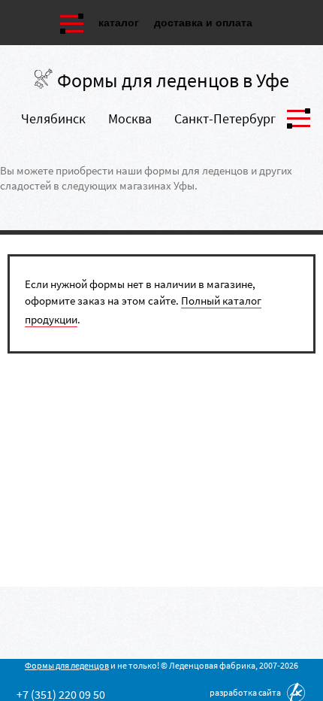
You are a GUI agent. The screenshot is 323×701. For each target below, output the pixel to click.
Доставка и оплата (203, 23)
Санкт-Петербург (225, 118)
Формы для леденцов (67, 665)
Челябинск (53, 118)
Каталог (118, 23)
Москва (130, 118)
